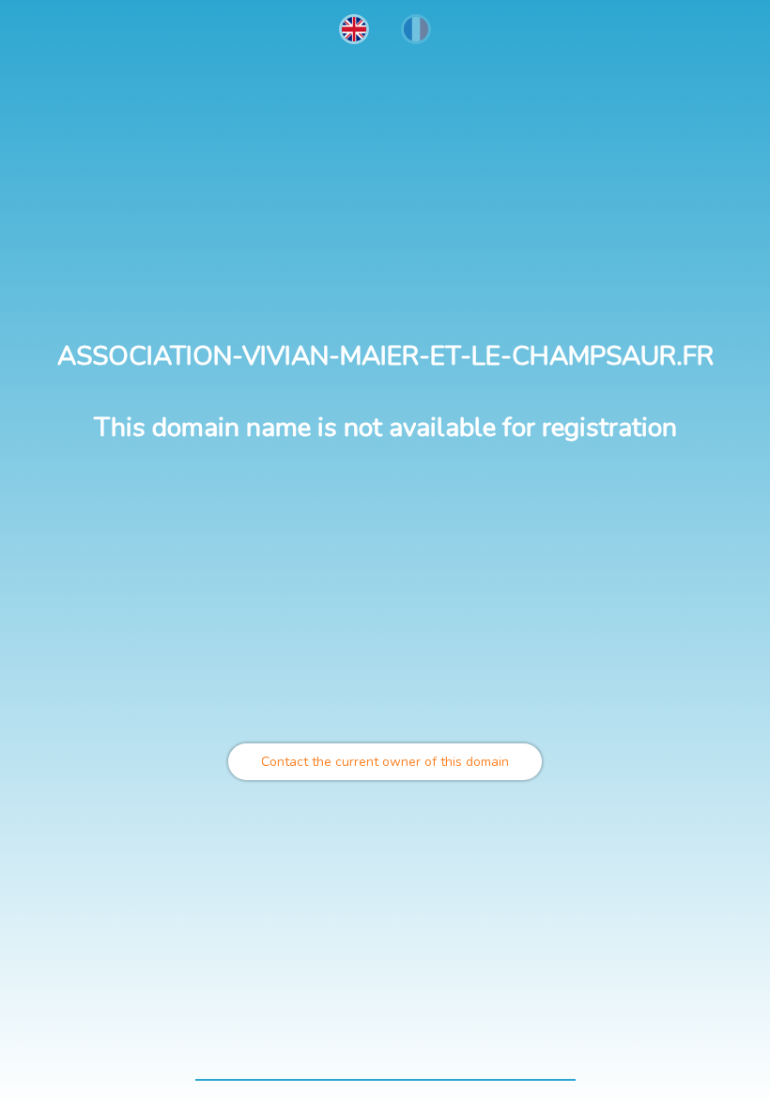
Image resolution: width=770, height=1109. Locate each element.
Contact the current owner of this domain (385, 762)
